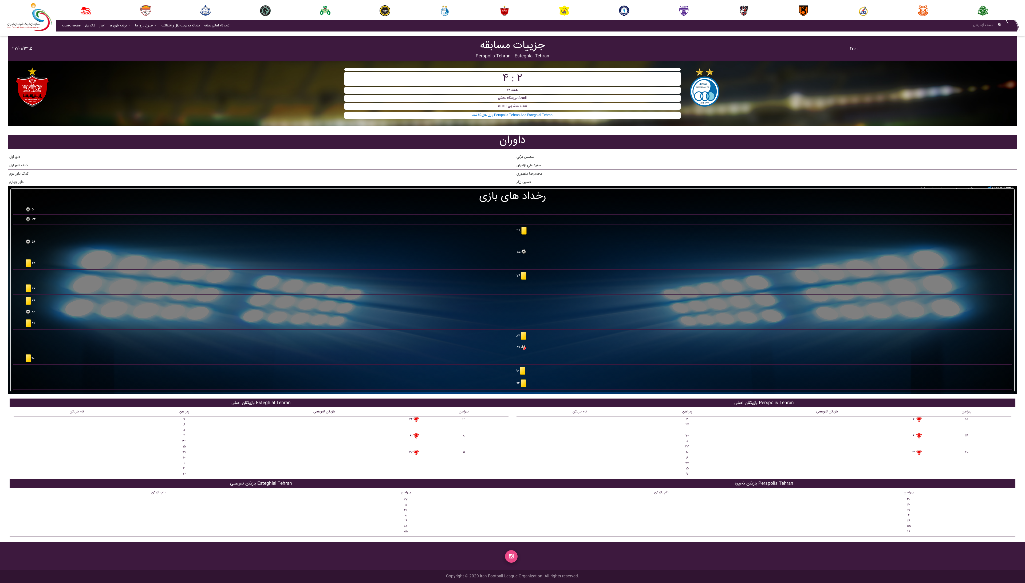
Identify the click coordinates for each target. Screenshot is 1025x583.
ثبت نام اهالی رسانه (217, 25)
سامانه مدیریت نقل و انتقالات (181, 25)
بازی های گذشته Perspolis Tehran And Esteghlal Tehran (512, 115)
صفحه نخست (71, 25)
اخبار (103, 25)
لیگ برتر (90, 25)
